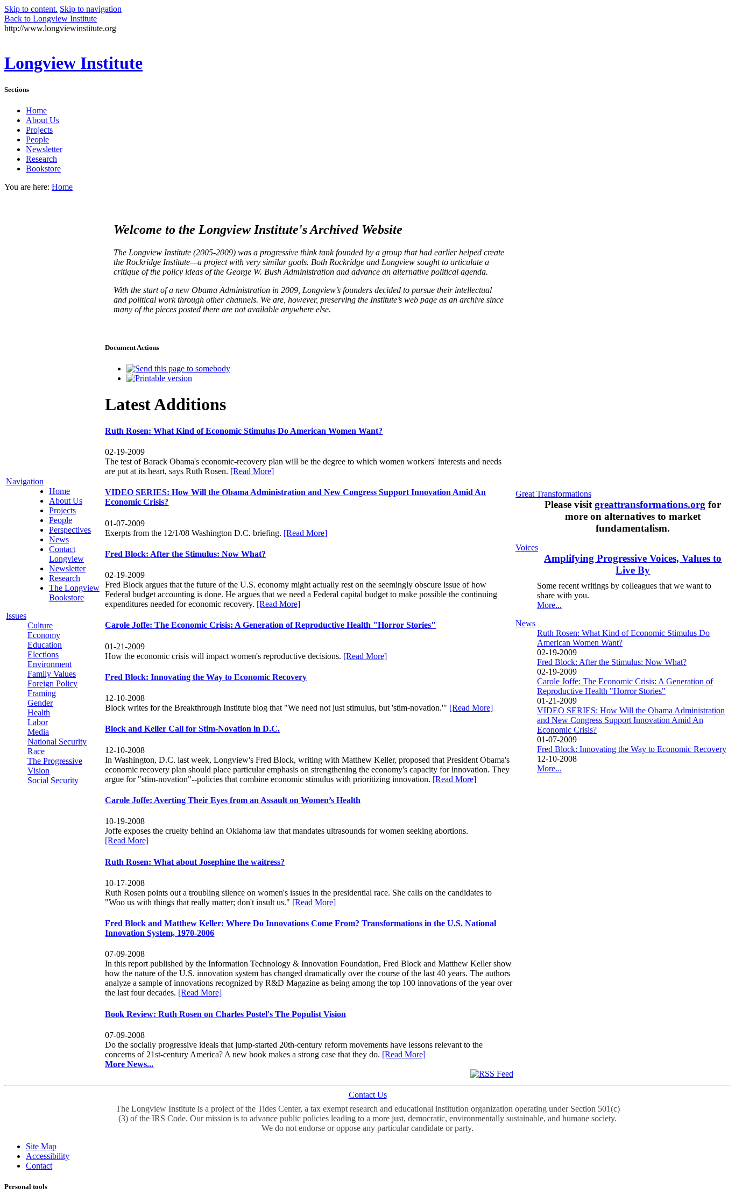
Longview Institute (73, 63)
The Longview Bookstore (74, 592)
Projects (39, 129)
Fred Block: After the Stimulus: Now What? (612, 662)
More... (549, 605)
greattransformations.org (650, 504)
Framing (41, 693)
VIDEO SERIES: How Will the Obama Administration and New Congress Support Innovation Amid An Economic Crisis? (631, 720)
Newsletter (44, 149)
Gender (40, 702)
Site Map (41, 1146)
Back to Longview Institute (50, 18)
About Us (42, 120)
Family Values (51, 673)
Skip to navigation (91, 8)
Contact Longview (66, 554)
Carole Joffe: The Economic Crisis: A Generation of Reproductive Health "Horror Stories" (625, 686)
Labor (37, 722)
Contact (39, 1165)
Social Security (53, 780)
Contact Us (368, 1094)
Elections (43, 654)
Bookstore (43, 168)
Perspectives (70, 529)
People (37, 139)
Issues (16, 615)
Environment (49, 664)
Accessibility (47, 1156)
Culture (40, 625)
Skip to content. (31, 8)
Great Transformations (553, 493)
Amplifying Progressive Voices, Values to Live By (633, 564)
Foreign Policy (52, 683)
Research (41, 158)
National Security (57, 741)
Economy (43, 635)
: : (185, 553)
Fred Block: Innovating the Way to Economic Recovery (631, 749)
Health (38, 712)
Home (36, 110)
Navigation (25, 481)
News (59, 539)
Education (44, 644)
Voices (526, 547)
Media (38, 731)
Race (36, 751)
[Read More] (252, 471)
